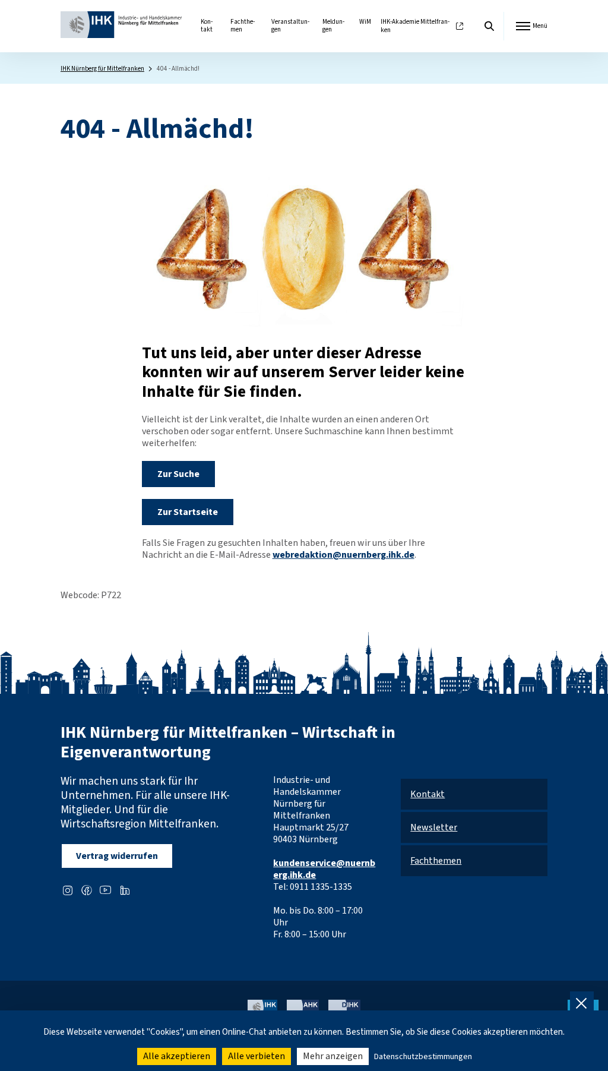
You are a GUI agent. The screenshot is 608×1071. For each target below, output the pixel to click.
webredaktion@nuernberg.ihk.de (343, 554)
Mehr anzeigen (333, 1056)
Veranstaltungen (290, 25)
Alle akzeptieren (176, 1056)
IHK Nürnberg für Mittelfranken (102, 68)
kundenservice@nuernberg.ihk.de (324, 869)
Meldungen (333, 25)
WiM (365, 21)
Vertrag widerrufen (117, 856)
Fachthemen (242, 25)
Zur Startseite (187, 512)
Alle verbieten (256, 1056)
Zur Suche (178, 474)
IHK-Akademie (415, 26)
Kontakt (207, 25)
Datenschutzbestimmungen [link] (423, 1057)
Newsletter (433, 827)
